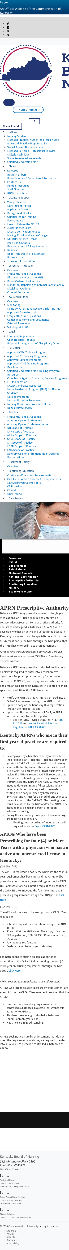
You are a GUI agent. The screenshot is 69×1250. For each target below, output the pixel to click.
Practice (13, 412)
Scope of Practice (20, 591)
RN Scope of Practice (20, 428)
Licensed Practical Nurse (10, 1183)
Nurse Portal (28, 110)
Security (10, 1236)
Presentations (15, 457)
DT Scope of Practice (20, 442)
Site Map (11, 1230)
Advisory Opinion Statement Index (27, 424)
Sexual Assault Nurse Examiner (25, 147)
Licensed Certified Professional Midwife (31, 151)
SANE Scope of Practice (21, 439)
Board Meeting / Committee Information (31, 178)
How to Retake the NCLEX (23, 224)
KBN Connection (17, 193)
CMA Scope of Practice (20, 450)
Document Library (19, 462)
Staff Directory (16, 189)
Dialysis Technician (18, 154)
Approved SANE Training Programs (28, 363)
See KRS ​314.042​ (45, 826)
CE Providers (15, 486)
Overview (12, 171)
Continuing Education (21, 471)
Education (15, 348)
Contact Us (14, 182)
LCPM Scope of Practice (21, 446)
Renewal (12, 250)
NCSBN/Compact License (22, 239)
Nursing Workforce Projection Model (29, 404)
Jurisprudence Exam (19, 228)
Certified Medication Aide (22, 162)
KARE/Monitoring (18, 296)
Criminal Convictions (19, 292)
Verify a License (16, 202)
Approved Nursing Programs (24, 360)
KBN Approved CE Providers (24, 482)
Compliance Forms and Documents (28, 319)
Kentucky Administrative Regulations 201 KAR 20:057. (35, 725)
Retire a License (16, 257)
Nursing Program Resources (24, 400)
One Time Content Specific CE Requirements (34, 479)
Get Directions (9, 1169)
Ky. (4, 2)
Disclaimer (12, 1239)
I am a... (13, 131)
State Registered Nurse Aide (24, 158)
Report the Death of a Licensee (26, 253)
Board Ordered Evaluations (23, 281)
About (12, 166)
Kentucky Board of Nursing (19, 1157)
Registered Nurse (7, 1180)
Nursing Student (17, 136)
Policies (10, 1233)
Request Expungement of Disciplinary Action (33, 343)
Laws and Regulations (20, 336)
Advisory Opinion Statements (24, 420)
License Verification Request (24, 231)
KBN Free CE (14, 494)
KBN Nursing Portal (19, 206)
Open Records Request (21, 340)
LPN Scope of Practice (20, 431)
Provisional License (18, 242)
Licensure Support (19, 197)
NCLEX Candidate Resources (24, 385)
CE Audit (12, 490)
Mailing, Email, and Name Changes (27, 235)
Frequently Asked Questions (24, 274)
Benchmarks (14, 367)
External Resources (18, 323)
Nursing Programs (18, 396)
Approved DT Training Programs (26, 356)
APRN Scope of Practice (21, 435)
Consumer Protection (21, 265)
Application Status (18, 209)
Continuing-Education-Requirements (29, 475)
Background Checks (19, 213)
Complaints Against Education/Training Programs (37, 378)
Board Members (16, 174)
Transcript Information (21, 261)
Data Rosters (16, 498)
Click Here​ (15, 970)
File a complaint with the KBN (25, 277)
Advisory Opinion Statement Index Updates (33, 453)
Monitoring (14, 305)
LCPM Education (17, 382)
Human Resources (18, 185)
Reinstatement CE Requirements (27, 246)
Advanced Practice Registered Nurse (29, 143)
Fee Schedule (15, 220)
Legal (12, 331)
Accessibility (13, 1243)
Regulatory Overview (19, 408)
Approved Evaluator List (21, 312)
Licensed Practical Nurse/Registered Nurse (33, 140)
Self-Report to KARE (19, 327)
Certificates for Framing (21, 217)
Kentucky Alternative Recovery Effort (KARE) (34, 308)
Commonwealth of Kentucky (23, 1226)
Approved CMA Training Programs (27, 352)
